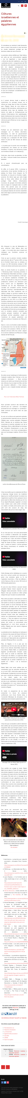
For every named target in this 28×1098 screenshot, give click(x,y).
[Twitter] (22, 1)
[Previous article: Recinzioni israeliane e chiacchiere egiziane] (3, 1067)
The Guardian (17, 894)
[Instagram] (25, 1)
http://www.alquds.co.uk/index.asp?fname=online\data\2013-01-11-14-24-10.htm (14, 951)
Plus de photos (14, 847)
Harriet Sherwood (9, 891)
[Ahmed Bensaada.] (5, 5)
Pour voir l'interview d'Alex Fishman (14, 397)
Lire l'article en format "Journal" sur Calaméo (14, 1018)
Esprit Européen (8, 1039)
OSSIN (6, 1037)
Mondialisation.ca (9, 1028)
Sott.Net (6, 1035)
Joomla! (3, 1091)
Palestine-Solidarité (9, 1030)
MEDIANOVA (14, 1089)
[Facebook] (18, 1)
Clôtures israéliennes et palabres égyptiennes (10, 19)
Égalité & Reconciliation (11, 1034)
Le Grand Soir (8, 1032)
